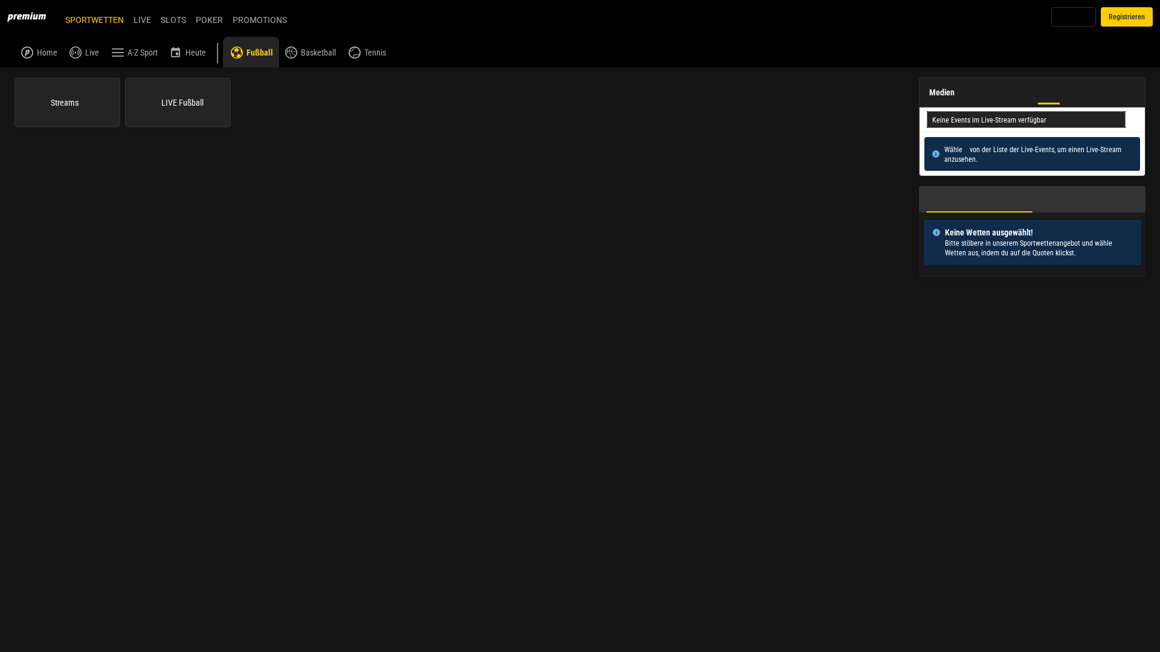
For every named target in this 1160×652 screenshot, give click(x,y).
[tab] (979, 199)
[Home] (33, 17)
